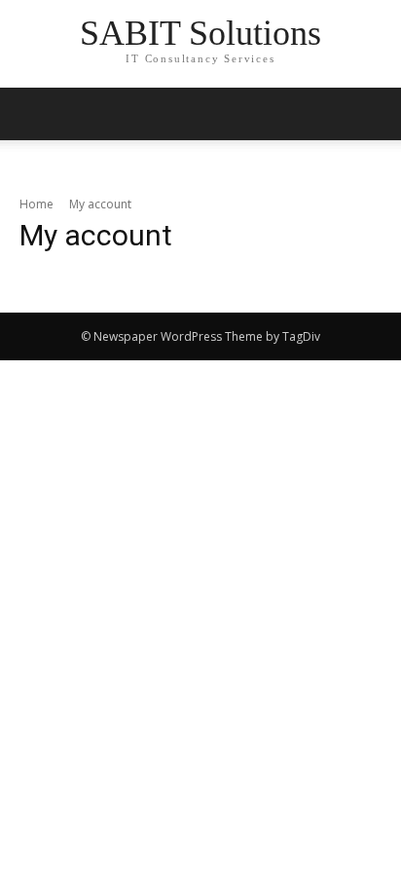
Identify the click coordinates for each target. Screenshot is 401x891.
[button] (373, 114)
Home (36, 204)
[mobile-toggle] (33, 114)
